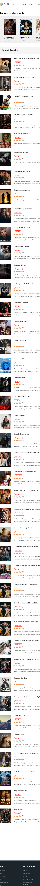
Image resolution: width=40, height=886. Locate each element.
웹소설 (25, 876)
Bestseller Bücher (28, 879)
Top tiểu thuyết (27, 882)
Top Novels (26, 870)
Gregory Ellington (8, 40)
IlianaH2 (38, 40)
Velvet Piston (23, 40)
